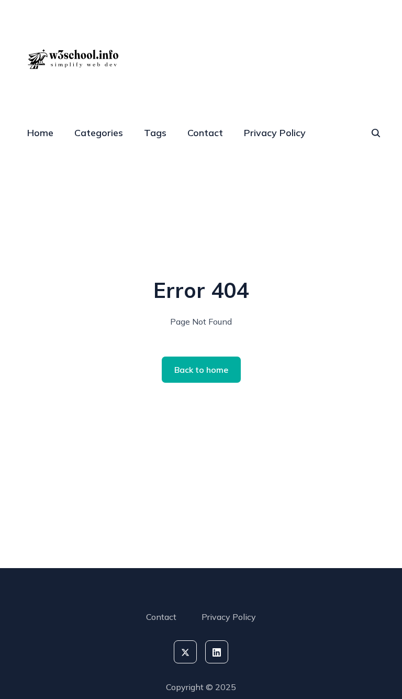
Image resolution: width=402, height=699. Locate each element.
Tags (155, 133)
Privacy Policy (275, 133)
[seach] (375, 133)
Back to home (201, 369)
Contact (205, 133)
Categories (98, 133)
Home (40, 133)
